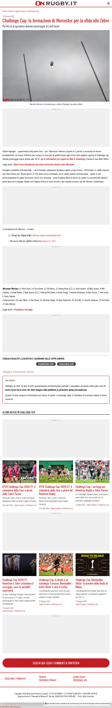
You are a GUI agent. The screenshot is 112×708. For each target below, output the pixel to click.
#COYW (33, 235)
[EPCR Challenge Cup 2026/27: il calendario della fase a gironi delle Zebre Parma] (19, 472)
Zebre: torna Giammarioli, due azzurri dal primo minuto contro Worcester (43, 164)
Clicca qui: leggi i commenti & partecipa (56, 663)
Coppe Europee (20, 11)
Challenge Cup (33, 11)
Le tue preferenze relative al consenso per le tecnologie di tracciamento (76, 703)
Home (4, 11)
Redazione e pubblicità (15, 678)
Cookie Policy (79, 677)
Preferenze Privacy (48, 680)
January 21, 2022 (49, 241)
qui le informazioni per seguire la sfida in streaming (62, 159)
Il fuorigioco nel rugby (22, 309)
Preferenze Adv (80, 680)
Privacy (42, 677)
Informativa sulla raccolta (10, 706)
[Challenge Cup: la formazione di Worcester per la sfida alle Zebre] (56, 66)
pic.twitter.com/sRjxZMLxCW (49, 235)
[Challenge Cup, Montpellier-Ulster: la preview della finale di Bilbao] (93, 565)
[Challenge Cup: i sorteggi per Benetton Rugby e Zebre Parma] (93, 472)
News (11, 11)
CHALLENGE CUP (66, 364)
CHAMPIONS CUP (46, 364)
